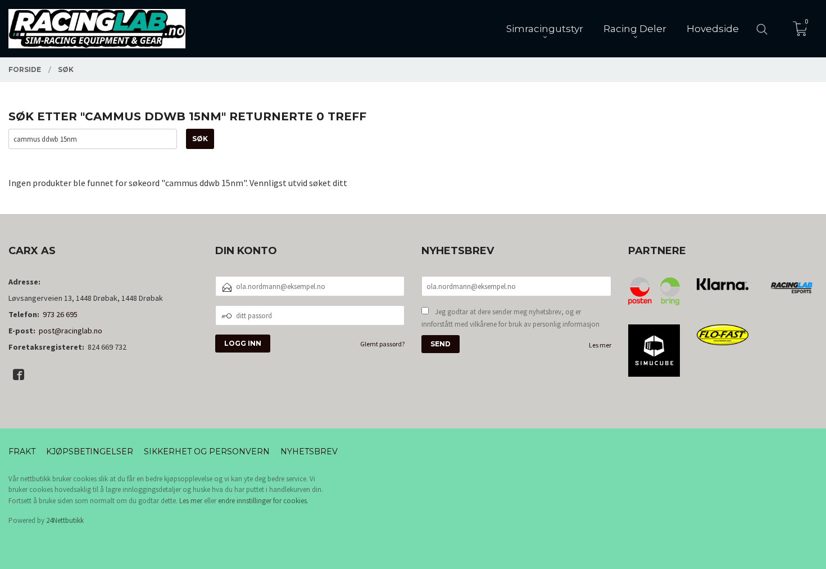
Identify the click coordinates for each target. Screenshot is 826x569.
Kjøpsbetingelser (89, 451)
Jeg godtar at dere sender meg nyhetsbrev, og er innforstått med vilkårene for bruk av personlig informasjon (510, 318)
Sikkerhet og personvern (207, 451)
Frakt (21, 451)
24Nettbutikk (65, 520)
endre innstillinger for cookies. (263, 500)
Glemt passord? (382, 344)
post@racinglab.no (70, 331)
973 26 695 (60, 314)
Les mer (600, 345)
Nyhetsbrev (309, 451)
